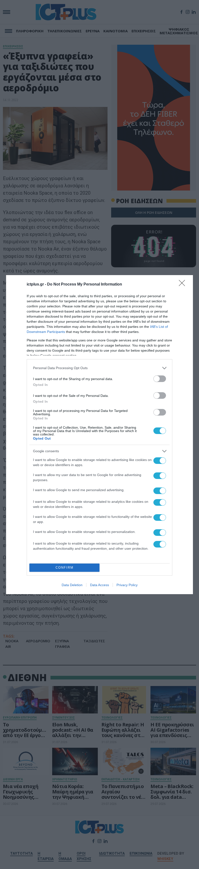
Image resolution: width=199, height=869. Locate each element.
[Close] (183, 284)
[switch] (159, 378)
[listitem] (99, 368)
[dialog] (99, 434)
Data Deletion (72, 585)
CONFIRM (65, 567)
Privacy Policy (127, 585)
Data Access (99, 585)
